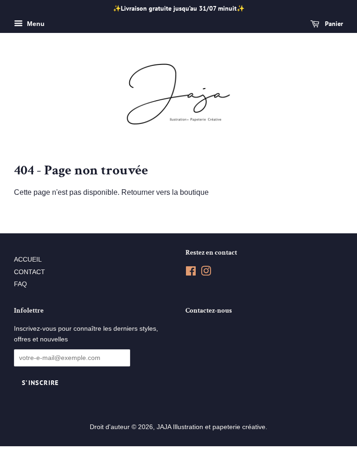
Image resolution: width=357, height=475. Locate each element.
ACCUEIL (28, 259)
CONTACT (29, 272)
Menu (35, 23)
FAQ (20, 284)
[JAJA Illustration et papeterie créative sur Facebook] (190, 273)
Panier (333, 23)
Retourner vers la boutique (165, 192)
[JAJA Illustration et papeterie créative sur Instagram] (206, 273)
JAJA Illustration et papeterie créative (211, 427)
